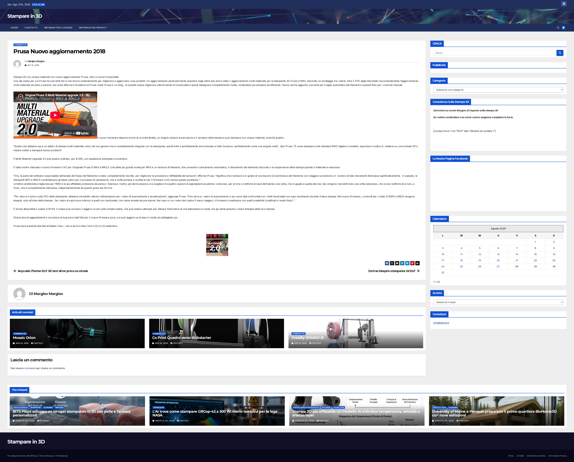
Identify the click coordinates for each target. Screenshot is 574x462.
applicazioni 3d (21, 407)
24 (442, 266)
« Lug (436, 281)
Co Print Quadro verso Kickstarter (181, 337)
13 (498, 254)
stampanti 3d (20, 45)
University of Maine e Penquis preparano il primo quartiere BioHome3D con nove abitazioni (494, 413)
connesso (29, 368)
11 (461, 254)
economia (48, 407)
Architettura (439, 407)
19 (479, 260)
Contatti (31, 27)
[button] (558, 27)
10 (443, 254)
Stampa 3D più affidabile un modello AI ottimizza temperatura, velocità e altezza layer (356, 413)
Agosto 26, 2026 (25, 421)
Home (14, 27)
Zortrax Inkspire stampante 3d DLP (391, 271)
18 (461, 260)
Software (326, 407)
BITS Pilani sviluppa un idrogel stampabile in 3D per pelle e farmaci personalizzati (71, 413)
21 (517, 260)
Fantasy (38, 343)
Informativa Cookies (58, 27)
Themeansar (62, 456)
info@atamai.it (441, 322)
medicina (59, 407)
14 (517, 254)
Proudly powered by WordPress (22, 456)
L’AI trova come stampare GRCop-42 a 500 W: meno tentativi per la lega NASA (214, 413)
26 (479, 266)
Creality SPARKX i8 (307, 337)
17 (443, 260)
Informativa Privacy (93, 27)
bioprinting (35, 407)
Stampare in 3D (24, 16)
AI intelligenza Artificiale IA (306, 407)
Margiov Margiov (36, 61)
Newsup (49, 456)
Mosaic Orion (24, 337)
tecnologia (158, 407)
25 (461, 266)
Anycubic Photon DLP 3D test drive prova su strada (53, 271)
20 (498, 260)
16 (554, 254)
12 (480, 254)
